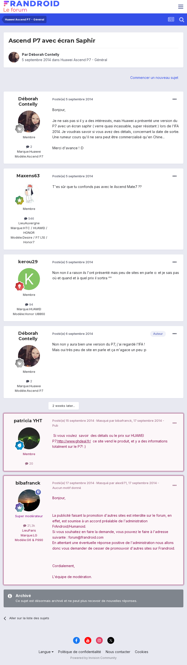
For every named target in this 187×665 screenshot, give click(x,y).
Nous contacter (118, 652)
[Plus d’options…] (174, 99)
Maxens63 (28, 175)
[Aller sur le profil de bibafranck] (29, 500)
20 (30, 463)
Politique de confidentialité (79, 652)
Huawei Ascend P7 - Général (84, 60)
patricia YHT (28, 420)
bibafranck (28, 483)
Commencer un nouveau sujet (154, 77)
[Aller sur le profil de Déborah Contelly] (14, 57)
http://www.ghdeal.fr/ (74, 441)
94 (30, 304)
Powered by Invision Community (93, 658)
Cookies (141, 652)
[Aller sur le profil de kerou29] (29, 279)
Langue (45, 652)
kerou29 (28, 261)
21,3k (30, 525)
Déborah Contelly (44, 54)
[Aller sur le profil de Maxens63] (29, 193)
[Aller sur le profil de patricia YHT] (29, 438)
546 (30, 218)
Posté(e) (72, 99)
